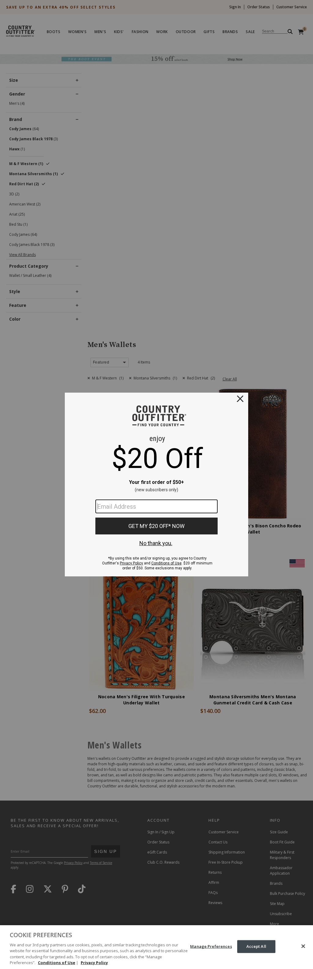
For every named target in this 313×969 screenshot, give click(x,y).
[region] (156, 947)
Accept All (256, 946)
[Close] (303, 946)
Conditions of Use (56, 962)
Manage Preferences (211, 946)
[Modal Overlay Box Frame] (156, 484)
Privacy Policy (94, 962)
